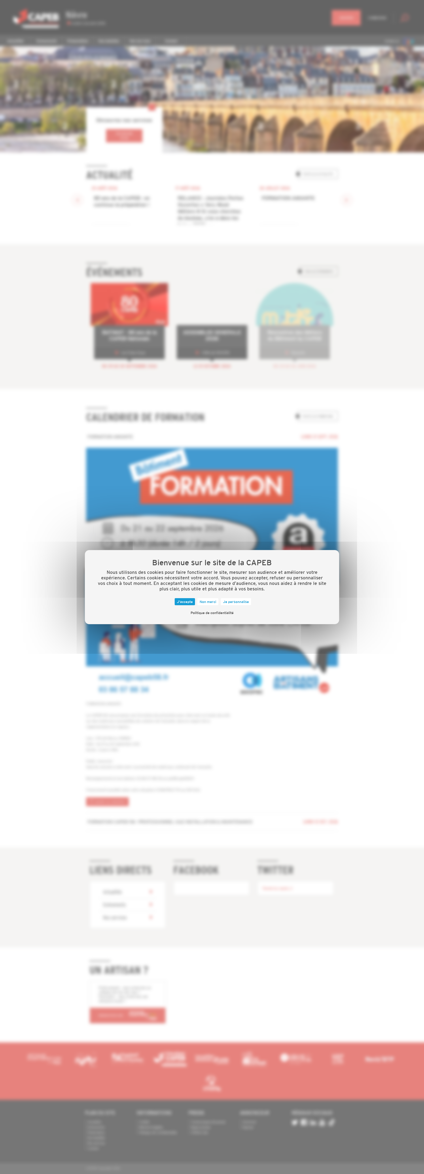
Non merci (208, 602)
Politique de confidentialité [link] (212, 613)
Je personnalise (236, 602)
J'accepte (185, 602)
